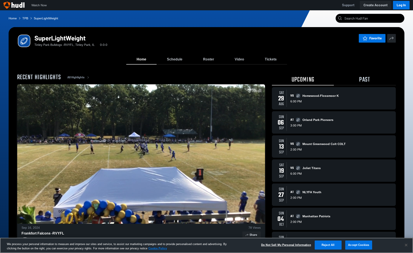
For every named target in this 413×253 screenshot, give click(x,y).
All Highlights (76, 77)
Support (348, 5)
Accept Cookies (358, 245)
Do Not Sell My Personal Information (286, 245)
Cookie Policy (157, 248)
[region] (206, 245)
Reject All (328, 245)
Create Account (376, 5)
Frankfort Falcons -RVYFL (43, 233)
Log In (401, 5)
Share (253, 234)
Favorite (375, 38)
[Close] (406, 245)
